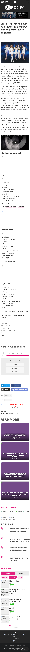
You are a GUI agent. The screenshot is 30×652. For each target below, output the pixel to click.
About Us (6, 648)
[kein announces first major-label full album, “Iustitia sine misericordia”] (5, 558)
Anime (20, 577)
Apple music (18, 315)
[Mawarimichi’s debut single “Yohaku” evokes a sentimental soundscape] (5, 548)
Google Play (24, 311)
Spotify (10, 315)
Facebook (4, 335)
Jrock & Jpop (13, 577)
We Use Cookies (6, 649)
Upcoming (21, 573)
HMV (14, 206)
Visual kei (4, 577)
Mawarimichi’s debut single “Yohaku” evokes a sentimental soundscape (15, 435)
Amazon (21, 206)
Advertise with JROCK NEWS (15, 648)
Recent (8, 573)
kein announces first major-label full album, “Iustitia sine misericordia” (15, 455)
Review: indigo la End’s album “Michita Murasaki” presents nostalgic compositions (15, 475)
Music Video (5, 38)
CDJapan (9, 206)
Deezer (4, 317)
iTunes (8, 311)
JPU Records (10, 261)
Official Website (6, 326)
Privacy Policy (14, 649)
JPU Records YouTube (8, 330)
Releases (10, 38)
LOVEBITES (8, 395)
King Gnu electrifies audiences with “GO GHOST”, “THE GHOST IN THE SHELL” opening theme (15, 494)
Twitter (3, 333)
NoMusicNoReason (5, 36)
